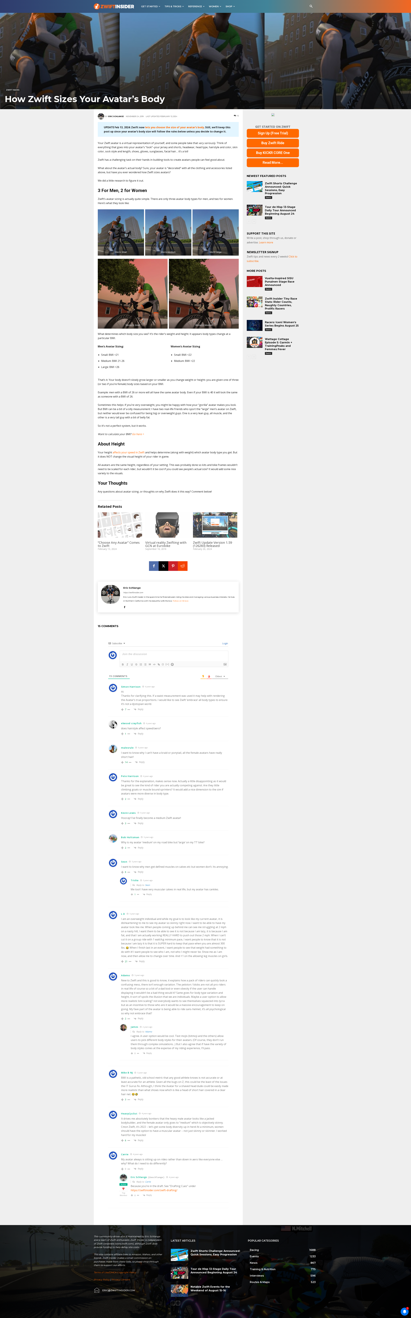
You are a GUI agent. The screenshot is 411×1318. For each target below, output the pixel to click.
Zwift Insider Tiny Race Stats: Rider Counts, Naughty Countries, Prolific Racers (281, 303)
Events (268, 197)
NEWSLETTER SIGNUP (262, 252)
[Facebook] (154, 566)
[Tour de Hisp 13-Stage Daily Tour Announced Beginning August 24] (254, 210)
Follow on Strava (180, 601)
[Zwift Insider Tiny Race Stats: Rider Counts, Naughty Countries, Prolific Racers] (254, 301)
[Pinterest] (173, 566)
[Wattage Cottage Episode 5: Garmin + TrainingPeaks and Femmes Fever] (254, 342)
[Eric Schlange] (101, 116)
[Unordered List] (145, 664)
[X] (163, 566)
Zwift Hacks (12, 90)
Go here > (138, 434)
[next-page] (254, 221)
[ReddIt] (183, 566)
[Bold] (123, 664)
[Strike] (136, 664)
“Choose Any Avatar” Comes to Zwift (119, 544)
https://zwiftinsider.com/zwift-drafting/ (154, 1190)
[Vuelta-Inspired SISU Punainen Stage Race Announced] (254, 281)
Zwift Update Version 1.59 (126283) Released (212, 544)
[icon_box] (114, 1290)
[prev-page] (249, 221)
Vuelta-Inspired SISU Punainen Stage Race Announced (279, 282)
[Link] (159, 664)
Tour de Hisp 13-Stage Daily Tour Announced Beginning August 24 (280, 210)
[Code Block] (154, 664)
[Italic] (127, 664)
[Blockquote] (150, 664)
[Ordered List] (141, 664)
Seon (147, 885)
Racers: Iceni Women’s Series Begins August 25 (282, 324)
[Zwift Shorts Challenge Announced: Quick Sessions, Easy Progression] (254, 186)
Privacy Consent (121, 1279)
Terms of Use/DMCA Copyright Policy (115, 1272)
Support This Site (261, 233)
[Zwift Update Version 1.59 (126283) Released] (215, 525)
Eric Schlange (116, 116)
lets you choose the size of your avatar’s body (174, 127)
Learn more (266, 242)
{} (163, 664)
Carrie (148, 1181)
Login (225, 643)
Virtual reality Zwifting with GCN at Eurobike (166, 544)
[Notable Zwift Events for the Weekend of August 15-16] (179, 1291)
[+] (167, 664)
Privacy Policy (102, 1279)
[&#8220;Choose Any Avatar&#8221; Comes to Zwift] (120, 525)
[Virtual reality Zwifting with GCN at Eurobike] (167, 525)
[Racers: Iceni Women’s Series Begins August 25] (254, 325)
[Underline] (132, 664)
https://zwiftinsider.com (133, 592)
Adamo (148, 1031)
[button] (311, 6)
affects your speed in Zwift (128, 452)
